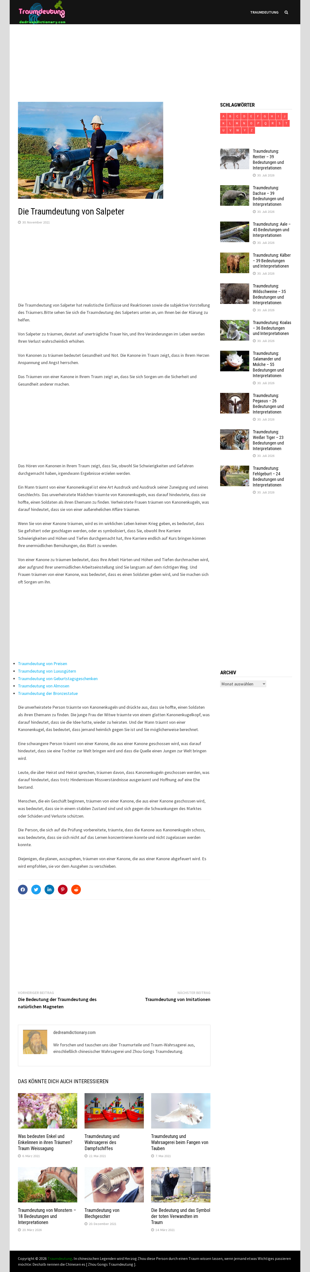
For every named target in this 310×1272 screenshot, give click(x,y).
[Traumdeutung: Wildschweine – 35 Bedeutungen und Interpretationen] (234, 286)
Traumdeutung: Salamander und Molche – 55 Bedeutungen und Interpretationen (268, 364)
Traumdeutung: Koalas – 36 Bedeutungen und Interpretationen (272, 328)
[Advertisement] (155, 58)
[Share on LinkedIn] (49, 889)
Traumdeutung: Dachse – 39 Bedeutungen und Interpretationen (268, 196)
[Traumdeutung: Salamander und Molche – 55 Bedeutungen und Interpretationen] (234, 354)
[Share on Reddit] (76, 889)
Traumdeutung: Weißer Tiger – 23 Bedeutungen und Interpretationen (268, 440)
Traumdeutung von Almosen (43, 686)
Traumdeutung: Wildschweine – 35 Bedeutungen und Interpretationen (269, 294)
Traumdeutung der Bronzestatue (48, 693)
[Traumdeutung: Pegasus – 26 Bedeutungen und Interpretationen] (234, 396)
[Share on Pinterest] (63, 889)
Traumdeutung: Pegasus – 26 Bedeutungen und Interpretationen (268, 404)
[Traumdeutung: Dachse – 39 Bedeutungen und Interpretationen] (234, 188)
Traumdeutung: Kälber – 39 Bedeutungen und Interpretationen (272, 261)
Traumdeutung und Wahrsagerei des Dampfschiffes (102, 1142)
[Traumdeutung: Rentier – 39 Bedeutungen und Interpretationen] (234, 152)
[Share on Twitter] (36, 889)
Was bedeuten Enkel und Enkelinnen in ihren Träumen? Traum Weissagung (45, 1142)
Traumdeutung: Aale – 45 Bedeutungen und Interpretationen (272, 230)
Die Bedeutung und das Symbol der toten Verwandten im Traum (180, 1216)
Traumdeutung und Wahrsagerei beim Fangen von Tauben (179, 1142)
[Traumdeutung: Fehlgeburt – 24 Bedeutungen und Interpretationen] (234, 469)
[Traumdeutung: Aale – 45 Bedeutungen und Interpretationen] (234, 225)
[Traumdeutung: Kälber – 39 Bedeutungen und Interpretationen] (234, 256)
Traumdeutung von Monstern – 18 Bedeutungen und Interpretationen (47, 1216)
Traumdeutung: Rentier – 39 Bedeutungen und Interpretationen (268, 159)
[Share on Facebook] (23, 889)
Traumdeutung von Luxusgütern (47, 671)
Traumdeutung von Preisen (42, 663)
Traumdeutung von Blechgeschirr (102, 1213)
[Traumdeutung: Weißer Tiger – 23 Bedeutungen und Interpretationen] (234, 432)
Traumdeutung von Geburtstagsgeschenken (58, 678)
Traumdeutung (264, 12)
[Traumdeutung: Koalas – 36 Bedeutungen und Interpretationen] (234, 323)
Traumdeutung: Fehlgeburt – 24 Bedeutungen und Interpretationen (268, 476)
